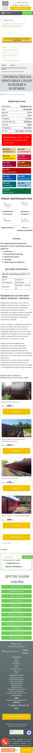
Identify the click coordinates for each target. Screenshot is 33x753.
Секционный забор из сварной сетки (16, 624)
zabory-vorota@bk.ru (14, 566)
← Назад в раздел (5, 543)
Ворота (17, 661)
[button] (3, 39)
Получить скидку (8, 750)
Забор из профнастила (16, 587)
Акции (16, 667)
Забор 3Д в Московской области (16, 614)
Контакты (16, 671)
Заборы (16, 659)
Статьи (16, 673)
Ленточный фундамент (16, 600)
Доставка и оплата (16, 669)
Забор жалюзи (17, 628)
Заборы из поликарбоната (16, 619)
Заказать (27, 750)
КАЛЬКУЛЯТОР (27, 13)
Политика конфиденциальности (16, 736)
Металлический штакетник (16, 591)
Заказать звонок (20, 8)
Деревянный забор (16, 610)
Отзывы (16, 665)
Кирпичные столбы (16, 605)
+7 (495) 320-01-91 (21, 3)
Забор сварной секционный (16, 637)
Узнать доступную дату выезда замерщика (17, 39)
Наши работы (16, 663)
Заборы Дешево (5, 8)
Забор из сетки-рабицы (16, 596)
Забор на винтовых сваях (16, 633)
